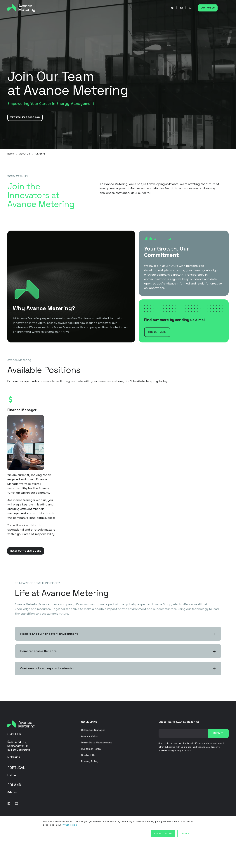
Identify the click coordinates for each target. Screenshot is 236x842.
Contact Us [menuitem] (88, 755)
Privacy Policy (69, 824)
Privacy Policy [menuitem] (89, 761)
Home (10, 153)
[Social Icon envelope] (15, 803)
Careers (40, 153)
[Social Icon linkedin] (172, 8)
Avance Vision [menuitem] (89, 736)
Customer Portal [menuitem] (91, 748)
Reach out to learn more (25, 550)
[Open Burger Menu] (226, 8)
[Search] (190, 7)
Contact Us (208, 7)
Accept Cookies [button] (163, 833)
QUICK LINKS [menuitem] (89, 722)
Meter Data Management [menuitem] (96, 742)
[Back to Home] (21, 7)
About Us (24, 153)
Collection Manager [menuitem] (93, 730)
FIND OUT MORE (157, 332)
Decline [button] (185, 833)
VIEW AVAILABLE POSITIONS (25, 117)
